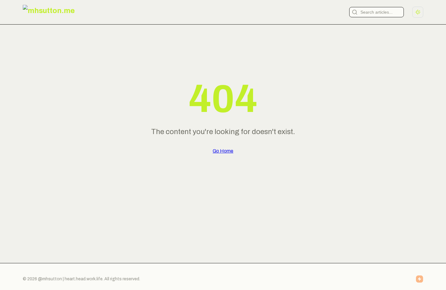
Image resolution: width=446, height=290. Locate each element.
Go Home (223, 150)
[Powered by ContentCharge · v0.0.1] (419, 279)
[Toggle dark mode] (417, 12)
